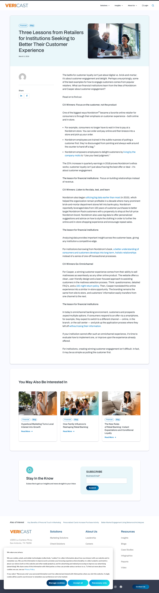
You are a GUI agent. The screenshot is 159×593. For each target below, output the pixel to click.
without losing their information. (85, 326)
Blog (32, 25)
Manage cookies (57, 583)
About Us (131, 5)
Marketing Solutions (59, 538)
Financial (23, 25)
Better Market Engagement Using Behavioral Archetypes (122, 522)
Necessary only (99, 583)
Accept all (78, 583)
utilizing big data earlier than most (103, 197)
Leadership (91, 538)
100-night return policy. (88, 286)
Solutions (103, 5)
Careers (89, 544)
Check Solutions (57, 544)
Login (146, 5)
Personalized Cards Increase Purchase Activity (81, 522)
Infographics (126, 556)
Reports (124, 561)
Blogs (123, 544)
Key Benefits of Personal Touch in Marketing (44, 522)
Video (123, 567)
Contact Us (140, 587)
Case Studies (127, 550)
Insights (118, 5)
